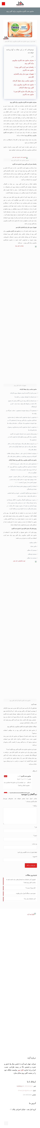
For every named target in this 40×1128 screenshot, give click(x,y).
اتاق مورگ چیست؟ (31, 888)
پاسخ (6, 776)
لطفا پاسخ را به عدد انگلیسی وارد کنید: (27, 852)
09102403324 (28, 1086)
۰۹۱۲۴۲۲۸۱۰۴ (19, 1086)
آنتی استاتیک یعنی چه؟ (30, 898)
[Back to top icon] (6, 1123)
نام (36, 827)
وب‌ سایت (34, 844)
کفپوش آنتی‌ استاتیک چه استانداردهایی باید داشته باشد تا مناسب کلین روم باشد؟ (21, 881)
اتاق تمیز (21, 1070)
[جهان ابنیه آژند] (20, 3)
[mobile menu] (3, 3)
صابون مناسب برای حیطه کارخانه (23, 81)
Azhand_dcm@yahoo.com (25, 1090)
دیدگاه (35, 806)
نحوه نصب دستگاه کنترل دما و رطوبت (26, 893)
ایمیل (35, 835)
